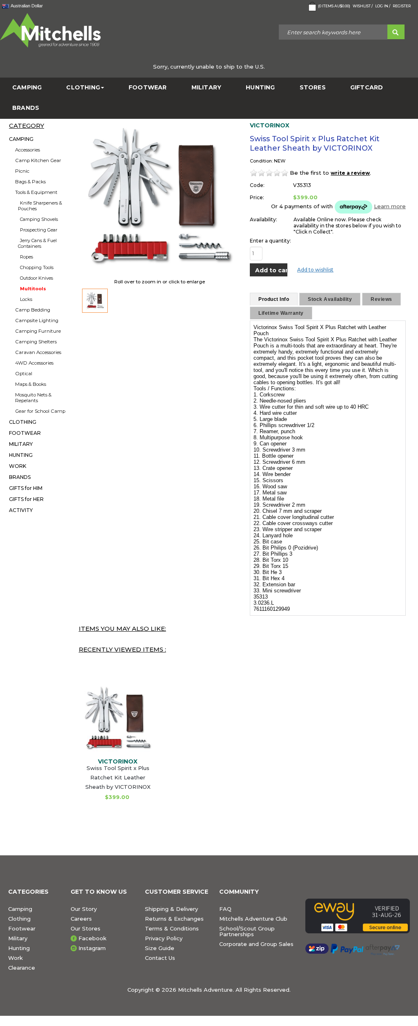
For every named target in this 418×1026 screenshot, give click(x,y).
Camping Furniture (38, 331)
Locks (26, 299)
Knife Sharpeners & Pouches (40, 205)
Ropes (26, 257)
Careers (81, 918)
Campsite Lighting (36, 320)
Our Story (84, 909)
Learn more (390, 206)
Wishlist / (363, 6)
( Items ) (334, 6)
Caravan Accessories (38, 352)
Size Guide (159, 948)
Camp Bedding (32, 310)
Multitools (33, 289)
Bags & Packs (30, 182)
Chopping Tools (36, 267)
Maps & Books (30, 384)
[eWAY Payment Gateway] (357, 916)
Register (402, 6)
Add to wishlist (315, 270)
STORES (313, 87)
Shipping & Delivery (171, 909)
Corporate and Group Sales (256, 944)
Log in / (382, 6)
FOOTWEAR (148, 87)
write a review (350, 173)
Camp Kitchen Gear (38, 160)
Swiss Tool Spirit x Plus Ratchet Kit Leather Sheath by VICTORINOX (118, 777)
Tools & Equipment (36, 192)
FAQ (225, 909)
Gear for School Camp (40, 411)
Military (17, 938)
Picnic (22, 171)
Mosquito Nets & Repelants (33, 397)
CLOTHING (83, 87)
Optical (23, 373)
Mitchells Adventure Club (253, 918)
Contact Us (160, 958)
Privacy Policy (163, 938)
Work (15, 958)
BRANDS (25, 108)
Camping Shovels (39, 219)
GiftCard (366, 87)
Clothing (19, 918)
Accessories (27, 150)
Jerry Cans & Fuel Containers (37, 243)
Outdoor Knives (36, 278)
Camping (20, 909)
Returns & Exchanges (174, 918)
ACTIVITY (21, 510)
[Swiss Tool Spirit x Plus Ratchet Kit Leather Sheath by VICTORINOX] (95, 300)
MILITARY (206, 87)
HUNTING (260, 87)
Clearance (21, 967)
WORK (17, 466)
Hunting (19, 948)
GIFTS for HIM (25, 488)
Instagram (92, 948)
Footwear (22, 928)
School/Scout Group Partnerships (247, 931)
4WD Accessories (34, 363)
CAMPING (27, 87)
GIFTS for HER (26, 499)
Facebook (92, 938)
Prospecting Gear (38, 230)
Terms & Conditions (172, 928)
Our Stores (85, 928)
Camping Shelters (36, 342)
